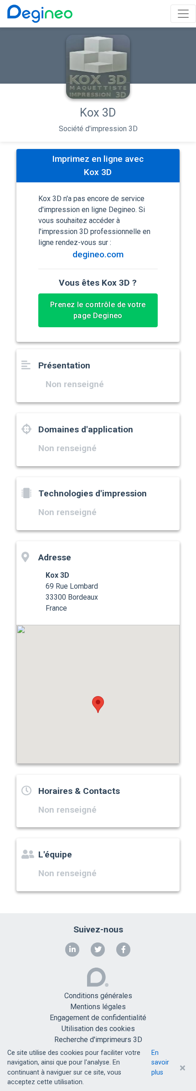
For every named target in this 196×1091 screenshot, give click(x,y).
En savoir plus (160, 1062)
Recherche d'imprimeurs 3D (98, 1039)
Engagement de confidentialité (98, 1017)
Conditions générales (98, 995)
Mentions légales (98, 1006)
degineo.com (98, 254)
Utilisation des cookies (98, 1028)
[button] (98, 704)
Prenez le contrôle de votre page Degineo (98, 310)
